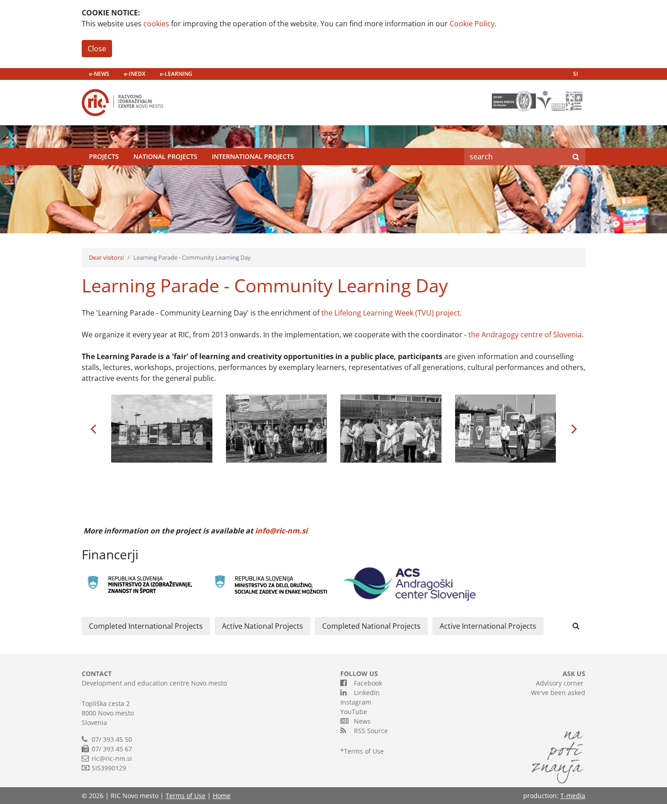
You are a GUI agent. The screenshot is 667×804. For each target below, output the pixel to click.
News (360, 721)
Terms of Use (364, 751)
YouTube (353, 711)
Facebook (366, 683)
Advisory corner (560, 683)
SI (575, 74)
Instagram (355, 702)
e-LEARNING (176, 74)
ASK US (574, 673)
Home (222, 795)
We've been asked (558, 692)
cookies (156, 24)
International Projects (253, 156)
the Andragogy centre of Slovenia (525, 335)
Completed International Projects (146, 626)
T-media (572, 795)
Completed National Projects (371, 626)
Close (97, 49)
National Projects (165, 156)
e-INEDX (134, 74)
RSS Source (369, 730)
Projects (104, 156)
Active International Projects (488, 626)
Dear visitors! (106, 257)
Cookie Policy (472, 24)
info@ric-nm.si (281, 531)
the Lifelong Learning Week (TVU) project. (390, 313)
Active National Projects (262, 626)
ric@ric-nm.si (112, 758)
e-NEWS (99, 74)
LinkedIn (365, 692)
